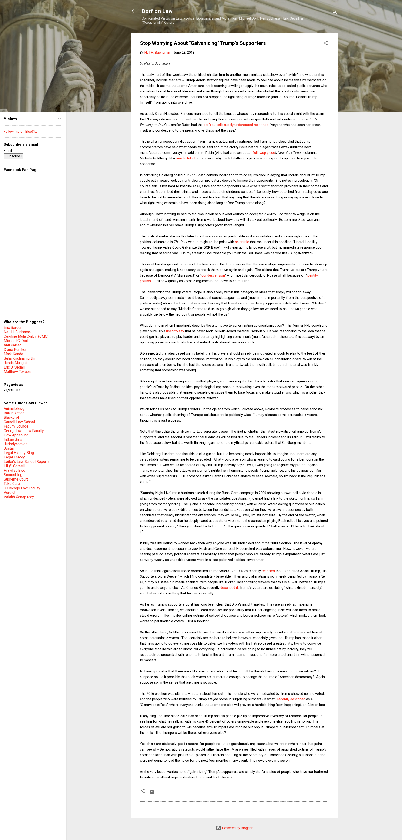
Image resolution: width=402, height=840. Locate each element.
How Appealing (16, 435)
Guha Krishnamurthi (19, 358)
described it (229, 588)
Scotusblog (13, 475)
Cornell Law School (19, 422)
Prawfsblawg (14, 470)
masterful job (186, 158)
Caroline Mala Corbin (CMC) (26, 336)
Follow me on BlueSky (20, 131)
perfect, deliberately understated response (236, 125)
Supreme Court (16, 479)
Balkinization (14, 413)
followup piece (264, 153)
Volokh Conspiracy (19, 497)
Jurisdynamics (15, 444)
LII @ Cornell (14, 466)
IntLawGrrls (13, 439)
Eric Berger (13, 327)
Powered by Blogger (237, 828)
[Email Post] (152, 793)
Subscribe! (14, 156)
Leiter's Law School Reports (27, 461)
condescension (213, 275)
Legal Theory (14, 457)
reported (268, 571)
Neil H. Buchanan (17, 332)
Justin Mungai (15, 363)
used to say (175, 331)
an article (242, 242)
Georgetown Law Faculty (24, 430)
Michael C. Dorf (16, 341)
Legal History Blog (19, 453)
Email (8, 150)
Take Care (12, 483)
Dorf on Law (157, 11)
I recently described (290, 699)
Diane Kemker (15, 349)
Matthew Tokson (17, 371)
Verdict (9, 492)
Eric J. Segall (14, 367)
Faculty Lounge (16, 426)
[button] (325, 43)
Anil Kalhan (12, 345)
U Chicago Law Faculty (22, 488)
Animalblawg (14, 408)
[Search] (335, 13)
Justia (9, 448)
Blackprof (11, 417)
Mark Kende (13, 354)
